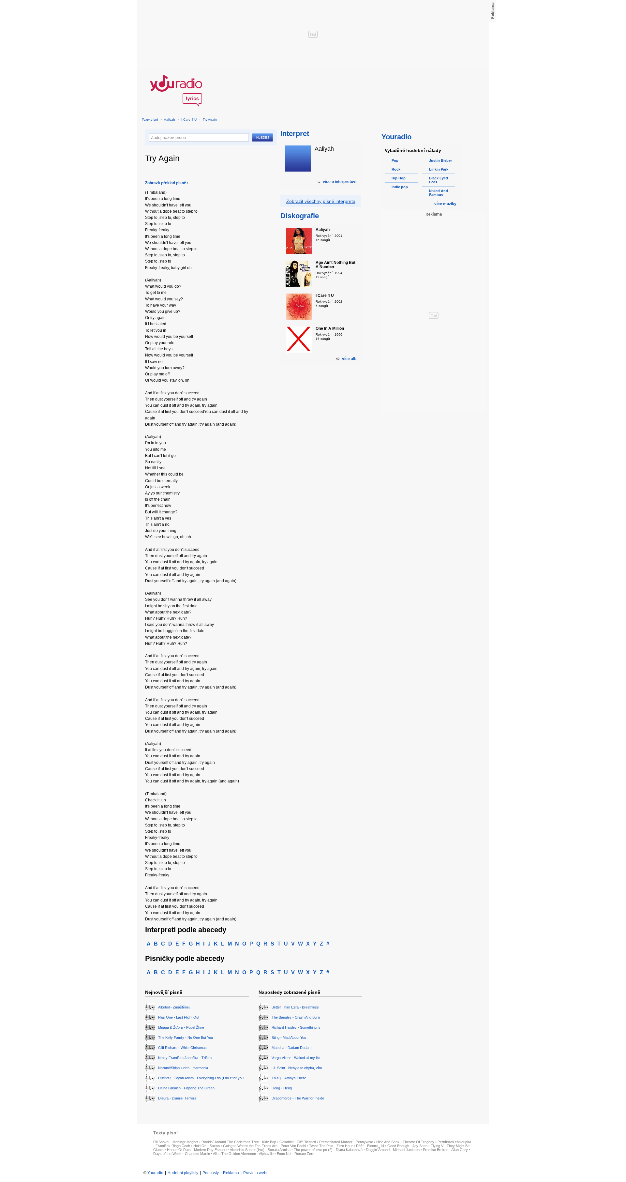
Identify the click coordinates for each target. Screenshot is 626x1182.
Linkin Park (438, 169)
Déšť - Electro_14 (370, 1146)
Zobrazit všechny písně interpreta (320, 201)
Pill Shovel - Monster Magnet (175, 1142)
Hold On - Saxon (206, 1146)
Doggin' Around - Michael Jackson (393, 1150)
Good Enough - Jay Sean (407, 1146)
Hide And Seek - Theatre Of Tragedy (405, 1142)
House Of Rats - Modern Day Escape (197, 1150)
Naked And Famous (438, 193)
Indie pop (400, 187)
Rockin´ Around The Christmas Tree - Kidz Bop (238, 1142)
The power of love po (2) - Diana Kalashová (328, 1150)
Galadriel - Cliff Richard (297, 1142)
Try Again (210, 119)
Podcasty (210, 1173)
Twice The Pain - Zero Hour (331, 1146)
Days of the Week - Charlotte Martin (181, 1154)
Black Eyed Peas (438, 180)
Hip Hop (399, 178)
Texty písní (150, 119)
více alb (349, 358)
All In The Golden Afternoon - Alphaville (243, 1154)
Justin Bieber (440, 160)
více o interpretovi (339, 181)
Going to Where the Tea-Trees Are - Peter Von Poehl (264, 1146)
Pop (395, 160)
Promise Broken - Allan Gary (445, 1150)
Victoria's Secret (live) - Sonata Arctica (260, 1150)
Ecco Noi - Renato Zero (295, 1154)
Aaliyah (169, 119)
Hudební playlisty (183, 1173)
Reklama (231, 1173)
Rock (396, 169)
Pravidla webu (256, 1173)
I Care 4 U (189, 119)
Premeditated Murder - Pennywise (346, 1142)
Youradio (155, 1173)
